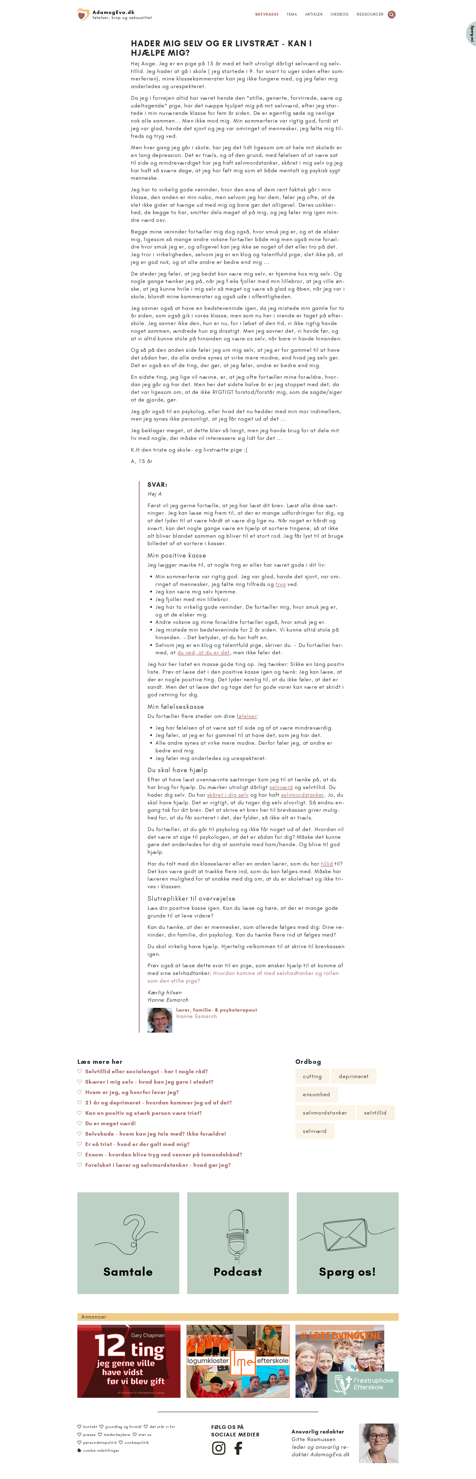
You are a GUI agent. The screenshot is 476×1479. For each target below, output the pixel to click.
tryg (281, 584)
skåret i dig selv (228, 794)
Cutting (312, 1076)
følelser (247, 716)
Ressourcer (370, 14)
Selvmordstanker (325, 1112)
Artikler (314, 14)
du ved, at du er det (204, 652)
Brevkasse (267, 14)
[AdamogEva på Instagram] (219, 1453)
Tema (292, 14)
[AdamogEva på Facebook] (238, 1453)
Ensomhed (316, 1094)
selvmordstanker (302, 794)
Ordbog (340, 14)
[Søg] (392, 15)
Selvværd (315, 1131)
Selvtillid (375, 1112)
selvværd (281, 787)
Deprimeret (354, 1076)
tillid (327, 863)
